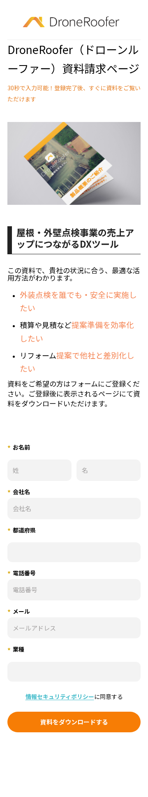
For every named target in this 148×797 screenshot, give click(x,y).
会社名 (18, 492)
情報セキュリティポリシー (59, 696)
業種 (15, 649)
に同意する (74, 696)
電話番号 (21, 573)
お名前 (18, 447)
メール (18, 612)
